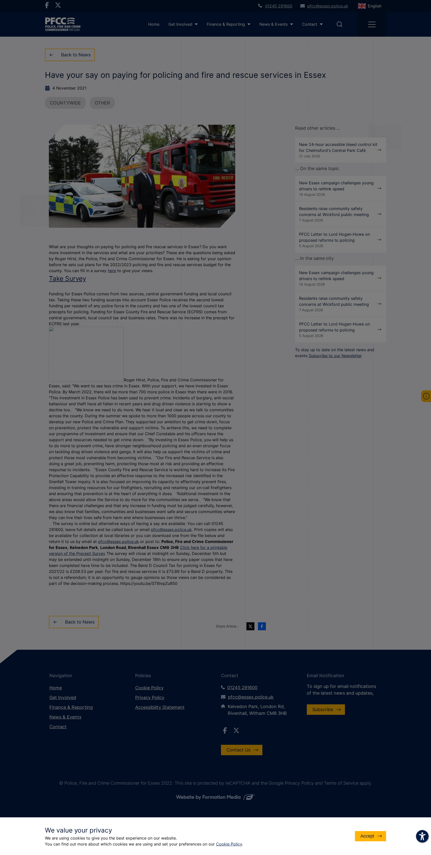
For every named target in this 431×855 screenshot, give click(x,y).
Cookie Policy (229, 844)
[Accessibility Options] (422, 836)
